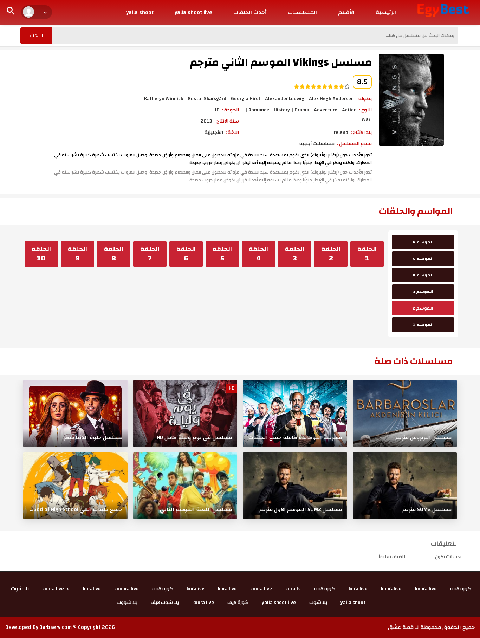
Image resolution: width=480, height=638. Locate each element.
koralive (196, 588)
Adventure (325, 110)
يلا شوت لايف (165, 602)
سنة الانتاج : (226, 121)
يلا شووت (127, 602)
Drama (301, 110)
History (282, 110)
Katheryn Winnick (163, 98)
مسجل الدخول (420, 557)
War (366, 119)
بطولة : (364, 99)
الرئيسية (386, 12)
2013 (206, 121)
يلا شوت (20, 588)
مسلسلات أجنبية (317, 143)
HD (216, 110)
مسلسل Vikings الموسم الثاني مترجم (281, 62)
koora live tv (56, 588)
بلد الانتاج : (361, 132)
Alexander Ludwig (284, 98)
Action (349, 110)
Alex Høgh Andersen (331, 98)
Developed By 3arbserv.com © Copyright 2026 (60, 627)
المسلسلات (302, 12)
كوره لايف (324, 588)
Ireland (340, 132)
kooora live (126, 588)
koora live (426, 588)
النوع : (365, 110)
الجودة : (230, 110)
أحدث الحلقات (250, 12)
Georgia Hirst (245, 98)
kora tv (293, 588)
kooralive (391, 588)
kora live (358, 588)
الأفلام (346, 12)
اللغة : (232, 132)
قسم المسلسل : (354, 144)
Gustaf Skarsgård (207, 98)
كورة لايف (460, 588)
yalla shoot (140, 12)
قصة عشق (401, 627)
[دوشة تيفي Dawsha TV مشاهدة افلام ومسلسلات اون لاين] (443, 10)
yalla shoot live (193, 12)
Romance (258, 110)
